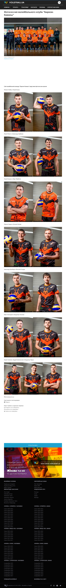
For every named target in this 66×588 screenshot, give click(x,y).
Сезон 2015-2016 (8, 526)
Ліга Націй (6, 492)
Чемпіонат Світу (8, 495)
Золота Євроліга (8, 499)
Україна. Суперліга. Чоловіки (13, 506)
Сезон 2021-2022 (8, 516)
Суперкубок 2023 (8, 566)
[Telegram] (57, 585)
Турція (35, 495)
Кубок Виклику (38, 487)
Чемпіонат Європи (9, 497)
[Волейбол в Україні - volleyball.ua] (14, 2)
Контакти (34, 7)
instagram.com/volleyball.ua (12, 407)
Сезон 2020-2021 (8, 517)
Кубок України (7, 487)
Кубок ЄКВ (37, 485)
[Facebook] (51, 585)
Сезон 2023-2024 (8, 512)
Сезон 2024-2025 (8, 510)
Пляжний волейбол (10, 579)
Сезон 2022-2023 (8, 514)
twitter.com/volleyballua (11, 411)
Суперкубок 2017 (8, 575)
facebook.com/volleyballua (11, 409)
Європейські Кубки (40, 481)
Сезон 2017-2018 (8, 523)
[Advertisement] (33, 73)
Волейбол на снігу (40, 579)
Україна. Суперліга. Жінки (42, 506)
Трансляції (24, 7)
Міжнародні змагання (11, 489)
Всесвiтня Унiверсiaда (9, 502)
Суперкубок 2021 (8, 568)
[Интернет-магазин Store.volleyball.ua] (33, 462)
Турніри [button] (15, 7)
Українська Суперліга (9, 58)
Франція (36, 497)
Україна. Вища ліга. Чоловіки (13, 528)
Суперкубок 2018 (8, 574)
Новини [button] (6, 7)
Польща (36, 492)
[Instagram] (53, 585)
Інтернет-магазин (53, 7)
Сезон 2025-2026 (8, 508)
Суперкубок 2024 (8, 565)
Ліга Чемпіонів (38, 484)
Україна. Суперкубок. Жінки (43, 560)
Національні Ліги (39, 489)
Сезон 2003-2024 (8, 548)
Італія (35, 494)
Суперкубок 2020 (8, 570)
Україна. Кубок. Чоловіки (12, 543)
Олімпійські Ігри (8, 494)
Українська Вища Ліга (9, 485)
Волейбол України (10, 481)
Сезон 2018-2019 (8, 521)
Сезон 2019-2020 (8, 519)
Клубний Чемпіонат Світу (10, 501)
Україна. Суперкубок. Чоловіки (14, 560)
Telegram (7, 402)
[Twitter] (60, 585)
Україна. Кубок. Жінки (41, 543)
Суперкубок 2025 (8, 563)
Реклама (42, 7)
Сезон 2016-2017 (8, 525)
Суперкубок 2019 (8, 572)
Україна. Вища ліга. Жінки (42, 528)
